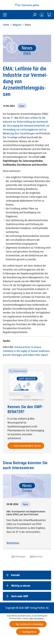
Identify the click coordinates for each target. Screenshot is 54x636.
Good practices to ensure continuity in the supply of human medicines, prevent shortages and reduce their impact (26, 351)
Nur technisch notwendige (29, 624)
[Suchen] (34, 14)
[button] (19, 556)
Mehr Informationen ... (37, 618)
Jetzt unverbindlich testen (27, 445)
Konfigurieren (29, 631)
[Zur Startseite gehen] (27, 5)
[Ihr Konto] (42, 14)
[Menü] (4, 15)
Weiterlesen (12, 542)
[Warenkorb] (49, 14)
